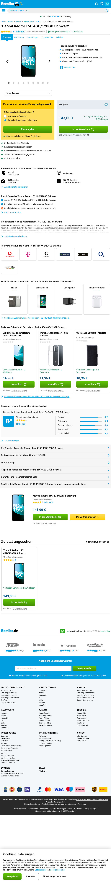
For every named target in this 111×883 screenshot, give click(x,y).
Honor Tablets (44, 713)
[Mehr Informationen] (88, 135)
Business (5, 768)
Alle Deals (42, 771)
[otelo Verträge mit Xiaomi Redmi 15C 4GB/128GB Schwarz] (82, 254)
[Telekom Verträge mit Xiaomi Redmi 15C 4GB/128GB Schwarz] (27, 254)
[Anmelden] (96, 4)
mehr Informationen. (79, 804)
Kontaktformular (45, 738)
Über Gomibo (82, 736)
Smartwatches (82, 725)
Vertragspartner (45, 746)
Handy (10, 21)
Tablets (43, 710)
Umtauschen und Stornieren (11, 746)
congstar (42, 690)
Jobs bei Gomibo (45, 743)
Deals (42, 768)
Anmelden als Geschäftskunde (12, 773)
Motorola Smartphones (85, 698)
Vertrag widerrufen (8, 758)
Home (3, 21)
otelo (41, 700)
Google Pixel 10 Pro (8, 703)
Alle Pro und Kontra (12, 212)
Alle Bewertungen (11, 441)
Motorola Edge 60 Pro (9, 695)
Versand (4, 743)
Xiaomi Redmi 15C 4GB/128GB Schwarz (58, 21)
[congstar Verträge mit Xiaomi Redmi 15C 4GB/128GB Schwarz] (46, 254)
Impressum (44, 809)
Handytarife (7, 710)
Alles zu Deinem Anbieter (10, 760)
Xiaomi (18, 21)
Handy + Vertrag (47, 687)
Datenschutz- (40, 870)
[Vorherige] (7, 61)
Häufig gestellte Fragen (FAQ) (50, 741)
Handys (81, 687)
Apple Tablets (44, 718)
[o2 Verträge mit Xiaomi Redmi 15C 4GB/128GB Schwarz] (101, 254)
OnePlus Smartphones (85, 695)
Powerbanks (81, 718)
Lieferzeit (4, 741)
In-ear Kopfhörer (83, 720)
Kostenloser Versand (19, 390)
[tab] (9, 83)
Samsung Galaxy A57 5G (10, 698)
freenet (41, 693)
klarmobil (42, 695)
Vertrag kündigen (7, 755)
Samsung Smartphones (85, 693)
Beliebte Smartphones (12, 687)
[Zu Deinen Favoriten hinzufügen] (106, 104)
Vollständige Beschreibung (15, 236)
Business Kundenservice (10, 776)
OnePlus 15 (5, 700)
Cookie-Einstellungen (58, 809)
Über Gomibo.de (20, 809)
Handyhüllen (81, 713)
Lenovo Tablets (44, 720)
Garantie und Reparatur (9, 748)
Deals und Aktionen (8, 763)
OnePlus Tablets (45, 723)
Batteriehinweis (6, 751)
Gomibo (81, 733)
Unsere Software (83, 738)
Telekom (42, 703)
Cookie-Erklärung (57, 870)
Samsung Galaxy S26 (9, 693)
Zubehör (81, 710)
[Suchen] (107, 10)
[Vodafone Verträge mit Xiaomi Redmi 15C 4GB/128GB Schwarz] (9, 254)
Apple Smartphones (84, 690)
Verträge (4, 753)
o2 (40, 698)
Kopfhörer (80, 723)
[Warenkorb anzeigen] (107, 4)
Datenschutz (81, 741)
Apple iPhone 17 (7, 690)
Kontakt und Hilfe (48, 733)
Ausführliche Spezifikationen (16, 187)
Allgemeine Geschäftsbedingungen (47, 811)
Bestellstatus (5, 738)
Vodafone (42, 705)
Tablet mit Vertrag (45, 725)
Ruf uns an (43, 736)
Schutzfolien (81, 716)
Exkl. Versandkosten (48, 524)
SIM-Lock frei (69, 67)
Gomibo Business (7, 771)
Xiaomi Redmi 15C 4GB (32, 21)
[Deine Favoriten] (102, 4)
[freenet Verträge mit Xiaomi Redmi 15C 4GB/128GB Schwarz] (64, 254)
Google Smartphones (85, 700)
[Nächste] (49, 61)
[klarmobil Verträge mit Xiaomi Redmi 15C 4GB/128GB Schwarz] (9, 268)
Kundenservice (8, 733)
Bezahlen (4, 736)
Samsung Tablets (45, 716)
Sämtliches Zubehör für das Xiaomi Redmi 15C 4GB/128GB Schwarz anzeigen (36, 318)
